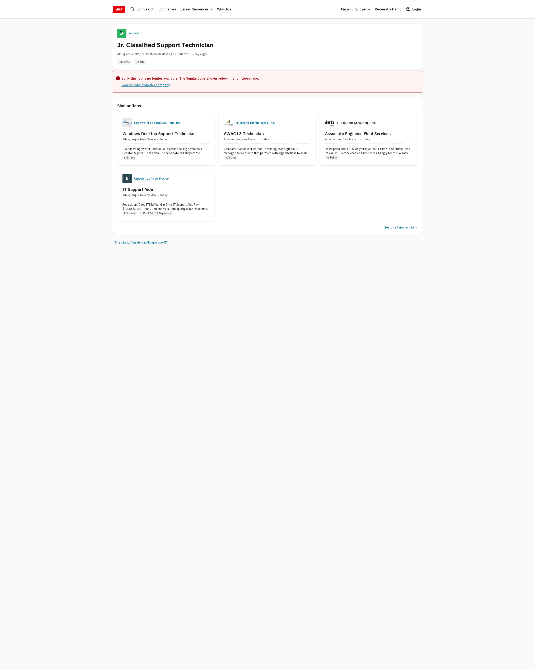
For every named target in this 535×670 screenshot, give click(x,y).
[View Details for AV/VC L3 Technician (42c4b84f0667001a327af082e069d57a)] (267, 139)
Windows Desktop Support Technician (159, 133)
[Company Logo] (127, 122)
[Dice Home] (118, 9)
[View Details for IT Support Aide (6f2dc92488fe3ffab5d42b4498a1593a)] (166, 195)
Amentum (135, 33)
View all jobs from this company (145, 85)
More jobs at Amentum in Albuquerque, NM (141, 242)
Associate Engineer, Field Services (358, 133)
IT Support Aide (137, 189)
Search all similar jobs (399, 227)
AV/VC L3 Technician (244, 133)
